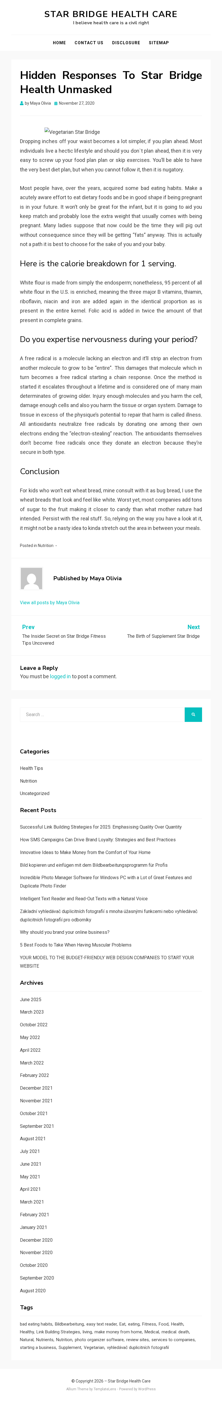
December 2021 (36, 1088)
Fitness (149, 1324)
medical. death (175, 1332)
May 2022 (30, 1037)
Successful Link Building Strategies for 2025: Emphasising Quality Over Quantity (101, 827)
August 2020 (33, 1290)
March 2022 (32, 1063)
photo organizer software (99, 1339)
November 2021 (36, 1101)
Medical (152, 1332)
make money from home (118, 1332)
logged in (60, 676)
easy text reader (101, 1324)
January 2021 (33, 1227)
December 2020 (36, 1240)
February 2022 (34, 1075)
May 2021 (30, 1177)
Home (59, 42)
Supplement (70, 1347)
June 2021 (30, 1164)
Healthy (27, 1332)
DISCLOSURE (126, 42)
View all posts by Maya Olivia (49, 602)
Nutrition (45, 545)
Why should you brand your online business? (65, 932)
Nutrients (44, 1339)
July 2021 (30, 1151)
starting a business (38, 1347)
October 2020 (34, 1265)
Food (164, 1324)
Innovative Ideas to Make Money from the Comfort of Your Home (85, 852)
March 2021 (32, 1202)
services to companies (173, 1339)
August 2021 (33, 1138)
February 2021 (34, 1214)
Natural (27, 1339)
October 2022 (34, 1024)
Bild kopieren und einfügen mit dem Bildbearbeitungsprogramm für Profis (94, 865)
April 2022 (30, 1050)
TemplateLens (105, 1389)
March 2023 (32, 1012)
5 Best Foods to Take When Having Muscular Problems (76, 945)
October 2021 (34, 1113)
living (87, 1332)
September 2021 (37, 1126)
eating (134, 1324)
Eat (122, 1324)
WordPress (147, 1389)
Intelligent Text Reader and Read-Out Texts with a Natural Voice (84, 898)
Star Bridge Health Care (111, 14)
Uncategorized (34, 793)
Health (177, 1324)
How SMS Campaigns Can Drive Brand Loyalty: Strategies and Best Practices (98, 839)
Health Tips (31, 768)
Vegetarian (94, 1347)
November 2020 (36, 1252)
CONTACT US (89, 42)
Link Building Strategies (58, 1332)
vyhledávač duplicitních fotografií (138, 1347)
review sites (137, 1339)
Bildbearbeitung (69, 1324)
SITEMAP (159, 42)
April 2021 (30, 1189)
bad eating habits (36, 1324)
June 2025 (30, 999)
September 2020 (37, 1278)
